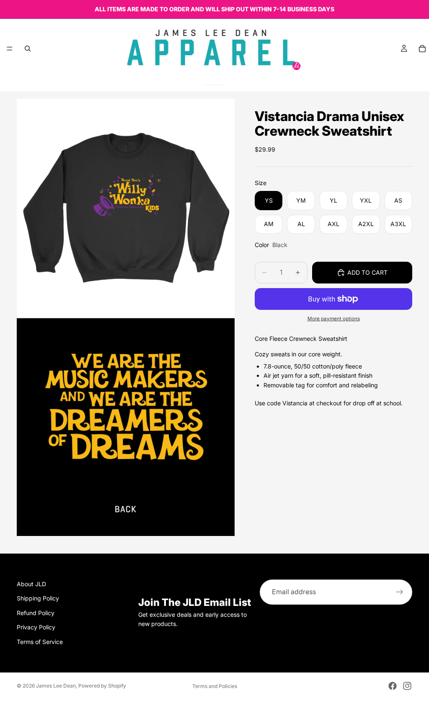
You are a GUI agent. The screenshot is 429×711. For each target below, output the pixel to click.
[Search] (27, 48)
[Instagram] (407, 686)
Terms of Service (40, 641)
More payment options (334, 319)
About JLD (31, 583)
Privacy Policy (36, 627)
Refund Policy (35, 612)
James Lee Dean (56, 686)
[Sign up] (399, 592)
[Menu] (9, 48)
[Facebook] (393, 686)
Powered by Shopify (102, 686)
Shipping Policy (38, 598)
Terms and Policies (214, 686)
